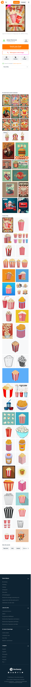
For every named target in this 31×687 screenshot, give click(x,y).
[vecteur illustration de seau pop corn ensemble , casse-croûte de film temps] (8, 386)
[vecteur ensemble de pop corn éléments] (8, 614)
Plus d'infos (6, 66)
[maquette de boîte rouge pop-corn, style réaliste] (8, 641)
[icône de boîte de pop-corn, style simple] (8, 528)
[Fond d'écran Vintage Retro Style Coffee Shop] (10, 230)
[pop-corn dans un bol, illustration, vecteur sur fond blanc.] (8, 654)
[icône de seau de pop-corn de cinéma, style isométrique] (9, 440)
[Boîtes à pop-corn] (9, 335)
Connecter (23, 2)
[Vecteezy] (2, 2)
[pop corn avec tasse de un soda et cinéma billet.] (8, 399)
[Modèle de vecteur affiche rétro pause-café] (10, 244)
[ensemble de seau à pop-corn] (15, 161)
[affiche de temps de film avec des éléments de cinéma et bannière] (20, 260)
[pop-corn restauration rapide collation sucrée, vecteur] (10, 206)
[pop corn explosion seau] (21, 469)
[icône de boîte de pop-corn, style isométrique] (8, 668)
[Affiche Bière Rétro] (15, 112)
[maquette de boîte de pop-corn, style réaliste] (9, 311)
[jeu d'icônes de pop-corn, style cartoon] (15, 374)
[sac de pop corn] (8, 628)
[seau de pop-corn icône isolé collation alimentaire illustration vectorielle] (8, 413)
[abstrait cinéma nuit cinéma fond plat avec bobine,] (7, 276)
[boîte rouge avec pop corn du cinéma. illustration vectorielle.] (8, 467)
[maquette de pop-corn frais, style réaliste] (8, 361)
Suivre (26, 41)
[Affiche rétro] (8, 175)
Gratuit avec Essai (15, 46)
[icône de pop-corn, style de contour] (8, 515)
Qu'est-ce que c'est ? (17, 63)
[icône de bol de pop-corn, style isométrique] (8, 601)
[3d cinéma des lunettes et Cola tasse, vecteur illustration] (8, 588)
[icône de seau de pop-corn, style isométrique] (10, 485)
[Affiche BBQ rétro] (9, 193)
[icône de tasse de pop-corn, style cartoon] (8, 348)
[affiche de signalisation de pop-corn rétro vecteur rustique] (20, 189)
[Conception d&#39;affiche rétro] (6, 218)
